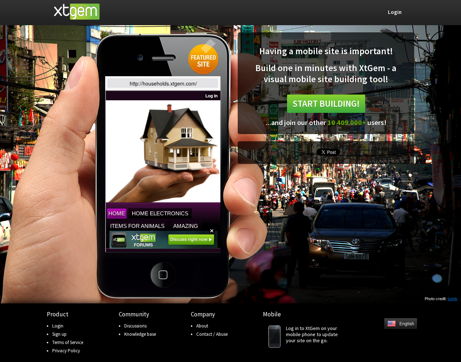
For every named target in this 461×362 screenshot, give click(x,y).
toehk (452, 298)
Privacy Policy (66, 351)
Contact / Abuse (212, 334)
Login (57, 326)
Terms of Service (67, 342)
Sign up (59, 334)
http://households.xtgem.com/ (163, 83)
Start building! (326, 103)
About (202, 326)
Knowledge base (140, 334)
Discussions (135, 326)
